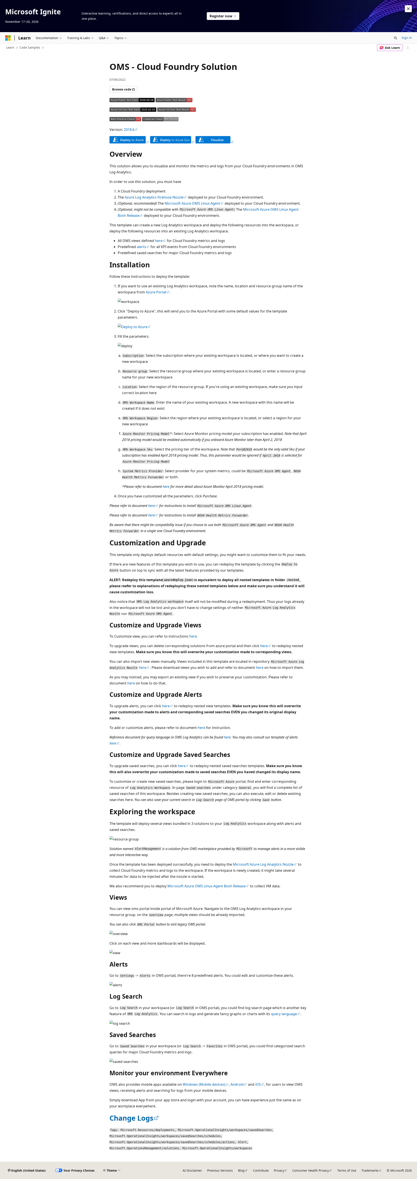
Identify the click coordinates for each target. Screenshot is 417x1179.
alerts (141, 246)
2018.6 (129, 129)
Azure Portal (156, 292)
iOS (258, 1084)
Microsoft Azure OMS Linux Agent (192, 203)
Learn (10, 47)
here (158, 240)
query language (284, 1013)
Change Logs (131, 1118)
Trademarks (370, 1170)
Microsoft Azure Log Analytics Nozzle (263, 864)
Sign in (407, 38)
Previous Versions (220, 1170)
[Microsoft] (8, 38)
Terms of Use (346, 1170)
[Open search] (395, 38)
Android (237, 1084)
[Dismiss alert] (408, 8)
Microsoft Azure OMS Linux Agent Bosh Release (206, 886)
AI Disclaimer (192, 1170)
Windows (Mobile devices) (204, 1084)
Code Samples (30, 47)
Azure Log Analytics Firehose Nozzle (154, 197)
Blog (241, 1170)
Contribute (261, 1170)
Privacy (279, 1170)
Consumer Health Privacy (310, 1170)
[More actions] (408, 47)
